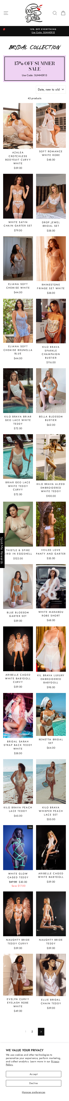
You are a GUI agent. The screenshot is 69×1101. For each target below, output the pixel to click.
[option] (34, 31)
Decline (33, 1083)
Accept (34, 1074)
